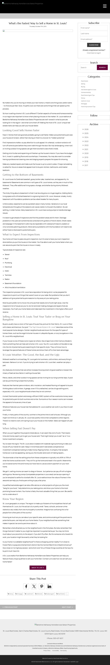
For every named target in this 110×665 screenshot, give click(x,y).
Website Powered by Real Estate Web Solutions (55, 658)
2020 (86, 153)
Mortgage (20, 594)
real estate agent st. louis (88, 89)
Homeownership (86, 92)
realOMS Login (74, 661)
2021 (86, 149)
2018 (86, 161)
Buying (83, 87)
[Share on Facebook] (26, 586)
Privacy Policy (47, 650)
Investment (29, 594)
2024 (86, 137)
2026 (86, 129)
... (67, 594)
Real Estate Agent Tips (88, 95)
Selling (83, 84)
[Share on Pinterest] (42, 586)
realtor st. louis (85, 101)
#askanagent (50, 594)
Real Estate (61, 594)
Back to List (37, 568)
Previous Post (11, 607)
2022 (86, 145)
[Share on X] (34, 586)
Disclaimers (66, 661)
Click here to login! (94, 53)
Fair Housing (63, 650)
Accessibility (55, 650)
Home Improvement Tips (88, 106)
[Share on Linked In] (49, 586)
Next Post (67, 607)
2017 (86, 165)
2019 (86, 157)
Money (11, 594)
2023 (86, 141)
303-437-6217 (58, 638)
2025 (86, 133)
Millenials (39, 594)
